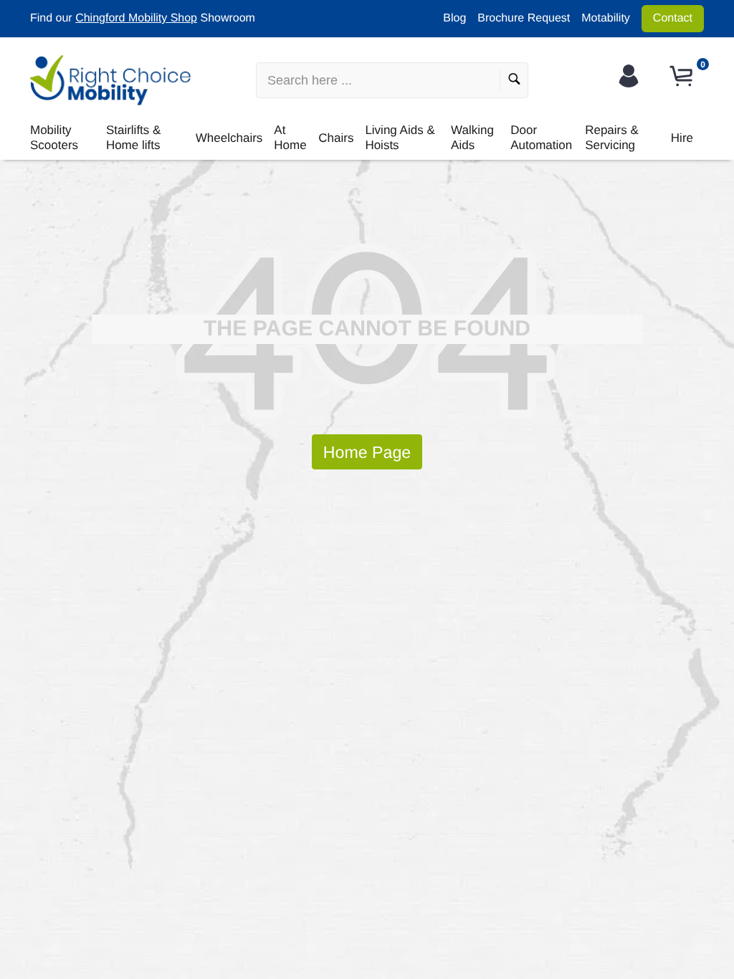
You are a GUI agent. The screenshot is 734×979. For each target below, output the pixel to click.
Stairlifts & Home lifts (133, 137)
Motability (605, 18)
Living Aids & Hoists (399, 137)
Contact (672, 18)
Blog (454, 18)
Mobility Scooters (54, 137)
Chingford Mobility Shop (136, 18)
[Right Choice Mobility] (110, 80)
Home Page (367, 452)
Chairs (335, 138)
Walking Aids (472, 137)
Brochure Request (523, 18)
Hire (682, 138)
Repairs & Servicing (612, 137)
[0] (683, 76)
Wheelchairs (229, 138)
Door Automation (541, 137)
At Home (290, 137)
